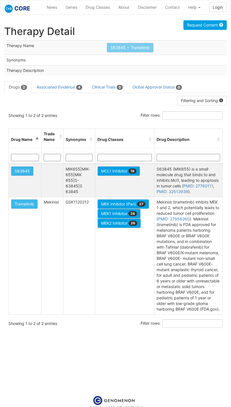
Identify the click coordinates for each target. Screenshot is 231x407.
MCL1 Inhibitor (117, 171)
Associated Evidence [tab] (58, 87)
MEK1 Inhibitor (118, 213)
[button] (37, 139)
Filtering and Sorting (200, 100)
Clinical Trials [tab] (106, 87)
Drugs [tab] (17, 87)
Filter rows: (151, 115)
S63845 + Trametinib (130, 47)
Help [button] (193, 7)
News (52, 7)
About (123, 7)
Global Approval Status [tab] (156, 87)
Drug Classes (98, 7)
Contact (172, 7)
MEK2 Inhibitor (118, 223)
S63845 (22, 171)
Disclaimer (147, 7)
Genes (71, 7)
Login (218, 7)
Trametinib (24, 204)
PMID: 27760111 (198, 185)
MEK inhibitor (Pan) (122, 204)
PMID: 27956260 (174, 218)
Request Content (203, 25)
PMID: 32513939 (172, 191)
